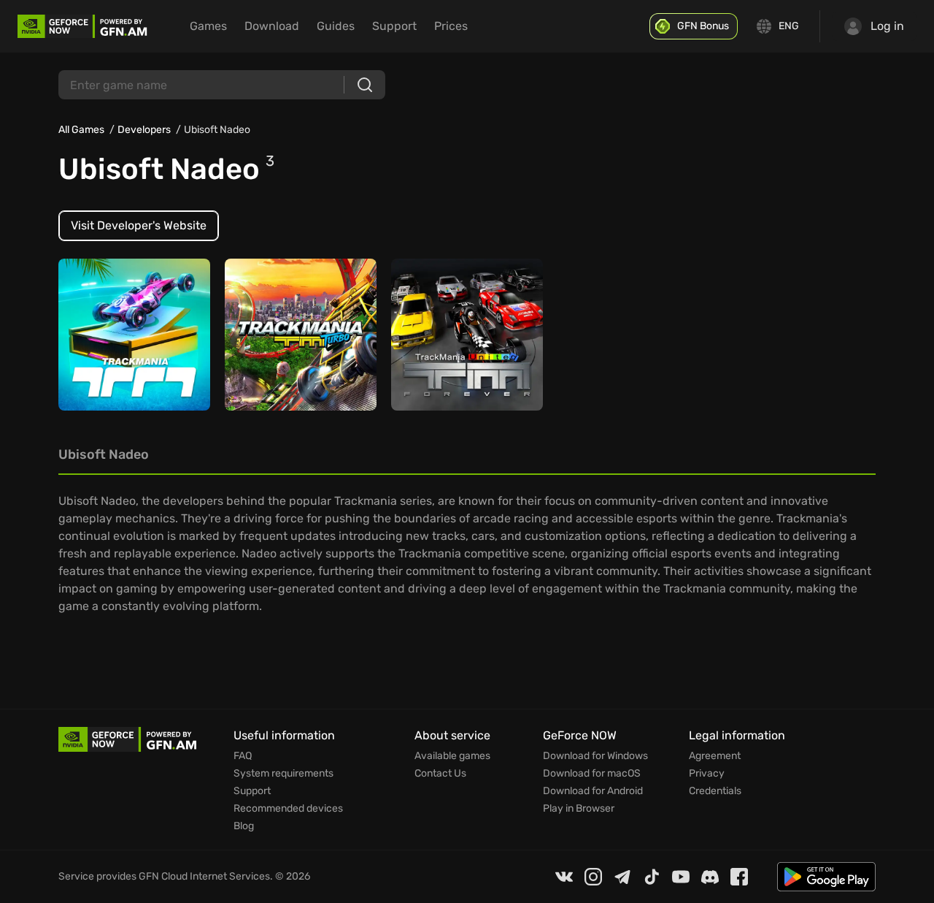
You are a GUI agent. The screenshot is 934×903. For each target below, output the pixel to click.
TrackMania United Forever (449, 334)
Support (394, 26)
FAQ (243, 756)
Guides (336, 26)
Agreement (715, 756)
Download (271, 26)
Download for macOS (592, 774)
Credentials (715, 791)
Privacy (707, 774)
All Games (81, 129)
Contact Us (440, 774)
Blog (244, 826)
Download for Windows (595, 756)
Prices (451, 26)
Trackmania (99, 341)
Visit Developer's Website (139, 225)
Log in (887, 26)
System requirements (283, 774)
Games (208, 26)
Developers (144, 129)
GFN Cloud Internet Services (204, 876)
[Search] (364, 84)
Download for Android (593, 791)
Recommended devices (288, 809)
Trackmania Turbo (280, 341)
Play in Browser (578, 809)
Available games (452, 756)
